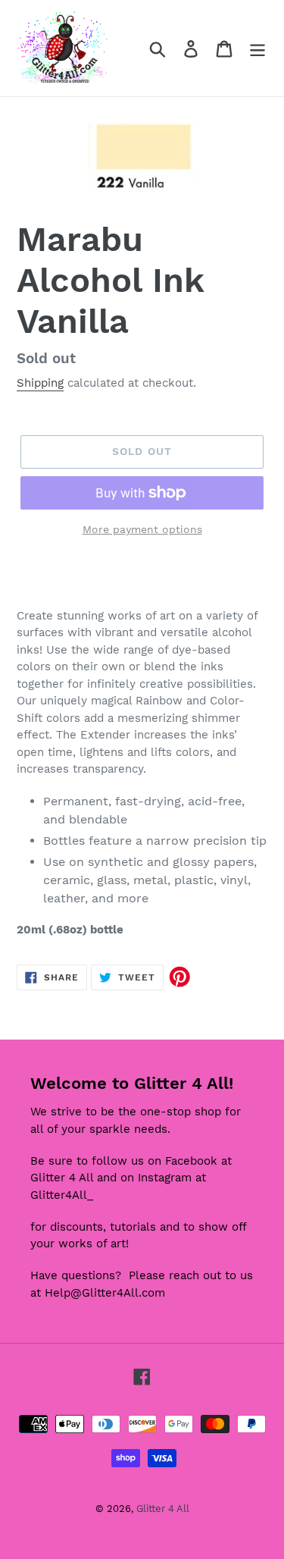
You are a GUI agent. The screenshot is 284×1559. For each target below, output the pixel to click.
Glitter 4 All (162, 1508)
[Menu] (257, 48)
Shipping (40, 383)
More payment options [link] (142, 529)
